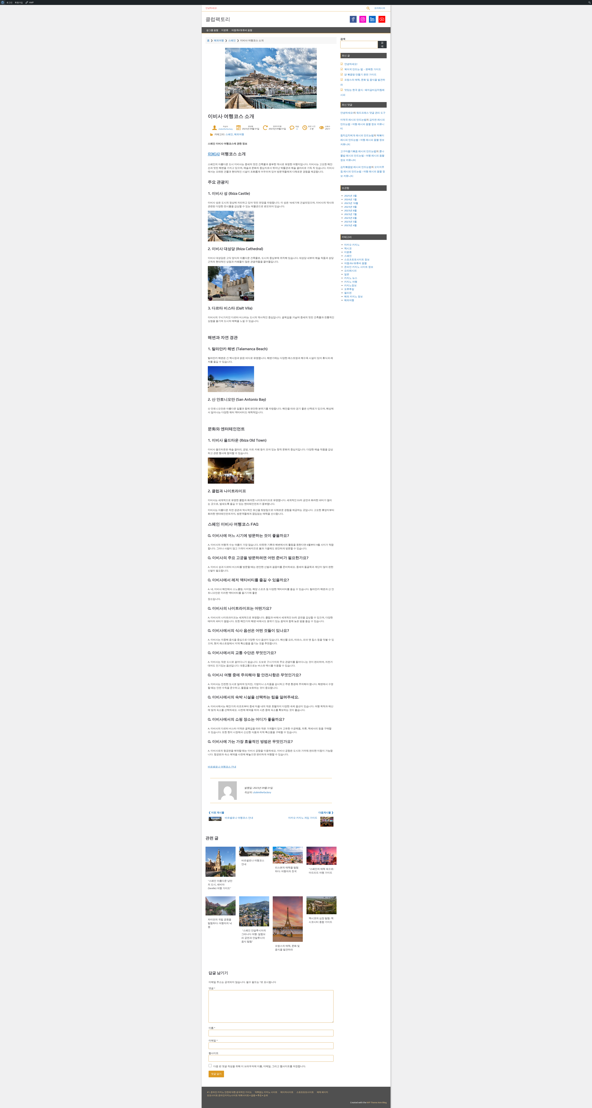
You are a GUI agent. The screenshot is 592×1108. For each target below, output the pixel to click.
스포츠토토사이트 (305, 1092)
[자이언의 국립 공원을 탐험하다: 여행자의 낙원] (221, 905)
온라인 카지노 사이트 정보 (358, 266)
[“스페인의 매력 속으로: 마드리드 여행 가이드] (321, 856)
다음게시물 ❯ (326, 812)
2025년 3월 (350, 195)
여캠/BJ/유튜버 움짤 (241, 30)
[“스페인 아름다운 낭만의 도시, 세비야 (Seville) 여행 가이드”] (221, 862)
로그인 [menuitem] (9, 2)
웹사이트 (213, 1053)
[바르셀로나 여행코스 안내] (254, 851)
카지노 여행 (350, 281)
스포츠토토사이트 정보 (357, 259)
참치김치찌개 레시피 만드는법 (357, 135)
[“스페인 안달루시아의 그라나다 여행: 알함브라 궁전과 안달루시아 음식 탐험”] (254, 911)
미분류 (224, 30)
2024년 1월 (350, 199)
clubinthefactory (225, 129)
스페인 (232, 40)
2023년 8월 (350, 210)
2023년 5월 (350, 221)
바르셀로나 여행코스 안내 (222, 766)
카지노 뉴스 (350, 278)
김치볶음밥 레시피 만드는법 (355, 167)
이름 (212, 1027)
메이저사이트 (286, 1092)
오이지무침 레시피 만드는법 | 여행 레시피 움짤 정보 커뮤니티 (362, 171)
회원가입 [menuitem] (19, 2)
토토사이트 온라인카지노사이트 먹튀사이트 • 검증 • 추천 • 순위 (237, 1095)
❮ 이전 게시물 (216, 812)
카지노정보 (350, 285)
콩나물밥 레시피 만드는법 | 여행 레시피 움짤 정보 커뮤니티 (362, 156)
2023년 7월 (350, 214)
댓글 (212, 988)
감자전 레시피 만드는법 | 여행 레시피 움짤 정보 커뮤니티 (362, 124)
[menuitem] (2, 2)
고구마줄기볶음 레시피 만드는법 (358, 151)
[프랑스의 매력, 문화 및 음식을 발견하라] (288, 919)
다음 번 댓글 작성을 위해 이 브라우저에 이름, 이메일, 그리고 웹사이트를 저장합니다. (259, 1066)
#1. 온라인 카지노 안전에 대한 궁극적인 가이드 (229, 1092)
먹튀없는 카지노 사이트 (266, 1092)
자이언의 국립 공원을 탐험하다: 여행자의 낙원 (220, 923)
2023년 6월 (350, 217)
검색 (342, 38)
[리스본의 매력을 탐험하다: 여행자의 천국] (288, 855)
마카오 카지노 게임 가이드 (302, 817)
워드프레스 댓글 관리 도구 (370, 112)
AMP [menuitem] (31, 2)
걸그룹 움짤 (212, 30)
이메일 (213, 1040)
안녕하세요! (211, 8)
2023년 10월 (351, 203)
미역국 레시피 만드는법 (353, 119)
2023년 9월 (350, 206)
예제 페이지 (322, 1092)
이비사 (214, 154)
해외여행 (219, 40)
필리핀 (348, 292)
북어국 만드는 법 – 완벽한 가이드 (362, 69)
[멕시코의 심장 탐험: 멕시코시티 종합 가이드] (321, 905)
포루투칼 (349, 289)
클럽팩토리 (218, 19)
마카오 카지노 (352, 244)
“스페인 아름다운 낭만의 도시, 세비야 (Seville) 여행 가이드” (220, 884)
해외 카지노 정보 (353, 296)
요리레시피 (379, 8)
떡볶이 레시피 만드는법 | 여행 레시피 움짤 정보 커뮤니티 (362, 140)
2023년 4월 (350, 225)
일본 (346, 274)
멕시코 (348, 248)
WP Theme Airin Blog (377, 1102)
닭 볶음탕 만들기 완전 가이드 (360, 74)
